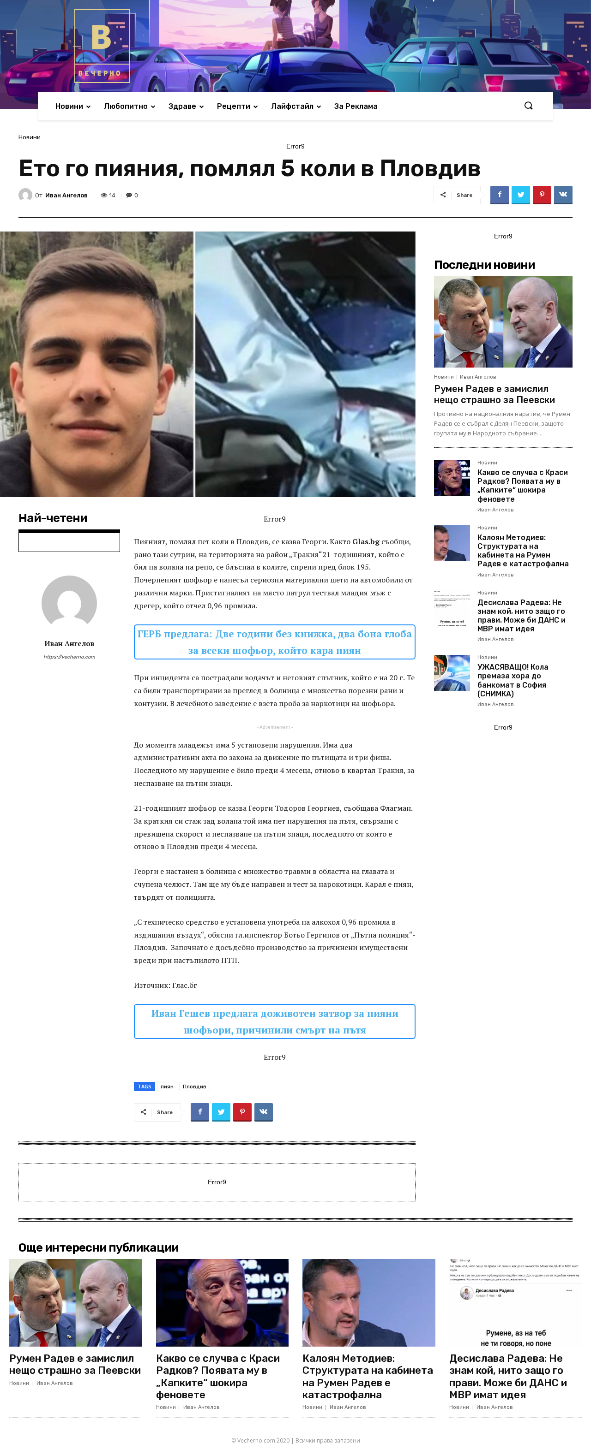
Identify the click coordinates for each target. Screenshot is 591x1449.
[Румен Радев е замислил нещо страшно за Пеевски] (503, 322)
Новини (29, 137)
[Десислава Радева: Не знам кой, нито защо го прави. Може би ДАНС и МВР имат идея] (452, 608)
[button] (528, 106)
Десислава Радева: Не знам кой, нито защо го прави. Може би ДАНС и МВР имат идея (521, 616)
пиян (167, 1086)
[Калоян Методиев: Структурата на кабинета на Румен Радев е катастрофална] (452, 543)
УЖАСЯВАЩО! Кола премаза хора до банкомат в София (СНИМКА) (513, 680)
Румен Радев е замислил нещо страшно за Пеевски (494, 394)
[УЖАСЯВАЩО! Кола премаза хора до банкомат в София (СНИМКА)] (452, 673)
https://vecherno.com (69, 657)
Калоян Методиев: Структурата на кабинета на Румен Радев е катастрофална (523, 551)
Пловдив (194, 1086)
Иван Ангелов (66, 195)
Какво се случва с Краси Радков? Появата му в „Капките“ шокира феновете (522, 486)
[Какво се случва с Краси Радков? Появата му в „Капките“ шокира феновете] (452, 478)
